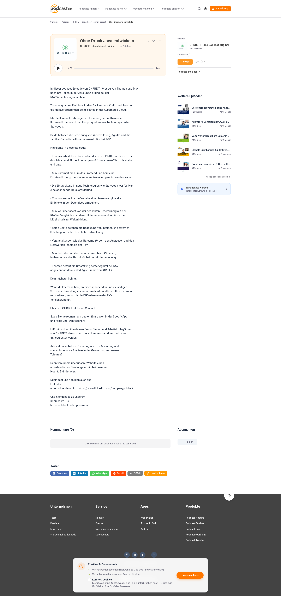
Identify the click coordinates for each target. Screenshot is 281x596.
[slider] (114, 68)
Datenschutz (102, 534)
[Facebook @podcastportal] (142, 554)
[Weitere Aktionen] (160, 41)
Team (53, 517)
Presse (99, 523)
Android (144, 529)
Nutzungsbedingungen (107, 529)
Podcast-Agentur (195, 540)
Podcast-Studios (195, 523)
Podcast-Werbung (196, 534)
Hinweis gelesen (190, 575)
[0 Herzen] (149, 41)
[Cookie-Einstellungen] (154, 554)
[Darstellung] (205, 8)
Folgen (186, 61)
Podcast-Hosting (195, 517)
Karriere (54, 523)
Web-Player (146, 517)
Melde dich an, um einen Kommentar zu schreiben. (110, 443)
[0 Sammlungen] (153, 40)
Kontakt (99, 517)
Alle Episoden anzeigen (217, 177)
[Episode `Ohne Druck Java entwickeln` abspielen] (58, 68)
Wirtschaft (184, 55)
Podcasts (66, 22)
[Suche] (199, 8)
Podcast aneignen (187, 71)
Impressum (56, 529)
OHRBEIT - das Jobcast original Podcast (89, 22)
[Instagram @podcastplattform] (126, 554)
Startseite (54, 22)
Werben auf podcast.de (63, 534)
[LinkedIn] (134, 554)
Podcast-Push (193, 529)
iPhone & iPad (148, 523)
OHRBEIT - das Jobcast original (97, 46)
